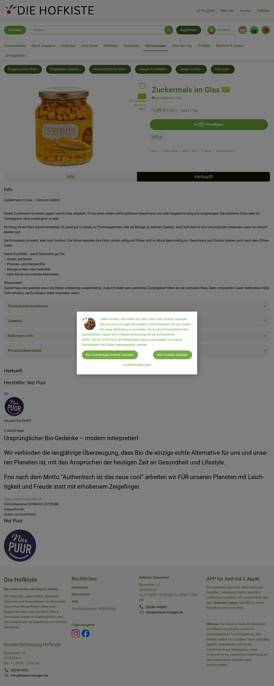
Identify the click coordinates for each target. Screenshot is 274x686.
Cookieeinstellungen (137, 365)
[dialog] (137, 343)
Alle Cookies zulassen (172, 355)
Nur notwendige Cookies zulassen (110, 355)
